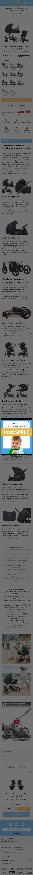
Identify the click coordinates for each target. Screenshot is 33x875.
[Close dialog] (28, 422)
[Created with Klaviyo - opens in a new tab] (16, 456)
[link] (16, 436)
